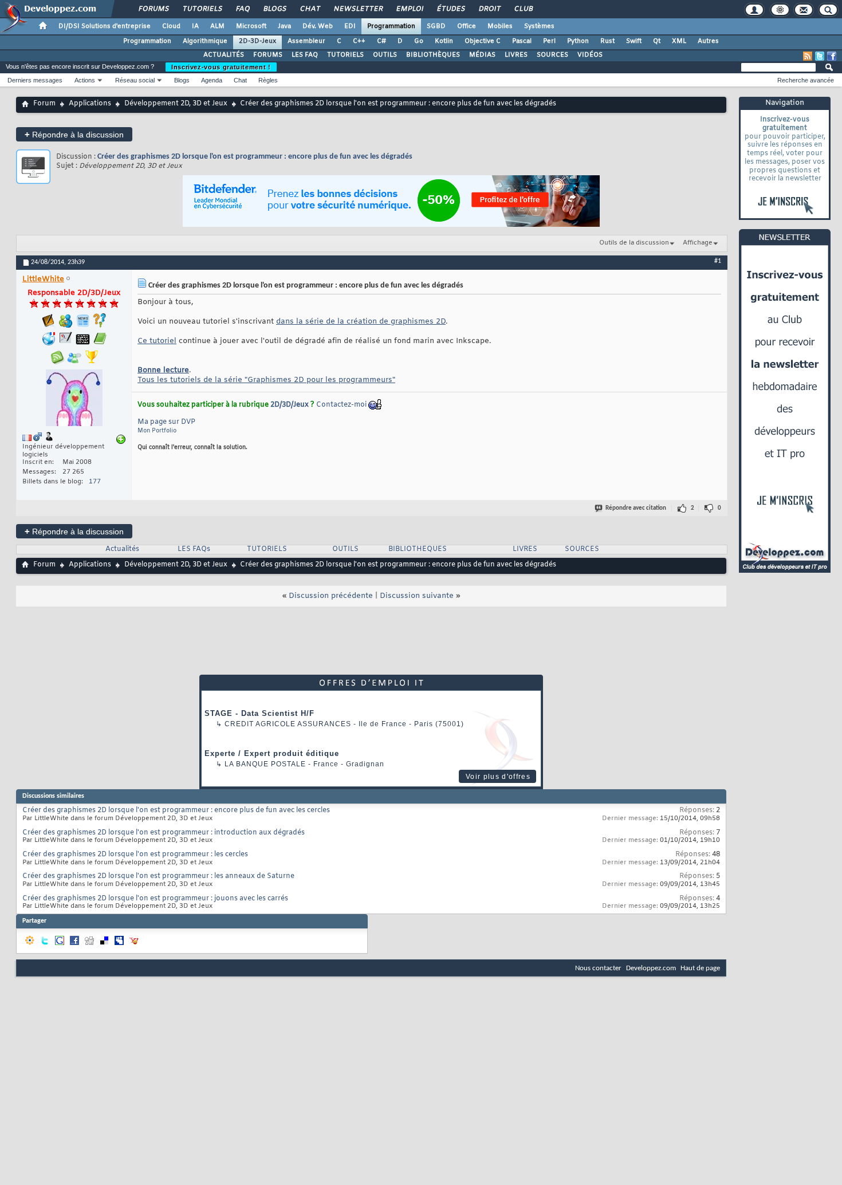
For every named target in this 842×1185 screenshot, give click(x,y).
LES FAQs (194, 549)
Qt (656, 41)
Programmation (391, 26)
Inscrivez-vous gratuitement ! (221, 67)
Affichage (698, 243)
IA (195, 26)
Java (284, 26)
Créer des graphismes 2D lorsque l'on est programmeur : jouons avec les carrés (155, 898)
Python (578, 41)
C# (381, 41)
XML (679, 41)
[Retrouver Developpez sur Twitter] (819, 56)
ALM (217, 26)
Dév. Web (317, 26)
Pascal (522, 41)
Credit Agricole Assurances (288, 724)
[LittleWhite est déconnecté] (73, 399)
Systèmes (539, 26)
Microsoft (251, 26)
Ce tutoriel (156, 341)
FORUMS (267, 55)
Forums (153, 9)
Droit (489, 9)
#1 (717, 261)
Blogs (274, 9)
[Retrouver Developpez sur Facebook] (831, 56)
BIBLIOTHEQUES (417, 549)
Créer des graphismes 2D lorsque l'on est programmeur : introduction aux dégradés (163, 832)
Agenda (211, 80)
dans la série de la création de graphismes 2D (361, 321)
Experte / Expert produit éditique (271, 753)
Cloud (171, 26)
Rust (607, 41)
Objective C (483, 41)
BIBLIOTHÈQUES (433, 55)
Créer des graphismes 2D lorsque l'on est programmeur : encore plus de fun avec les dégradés (254, 156)
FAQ (242, 9)
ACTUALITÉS (223, 55)
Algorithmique (205, 41)
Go (418, 41)
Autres (708, 41)
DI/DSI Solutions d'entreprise (104, 26)
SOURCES (552, 55)
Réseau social (135, 80)
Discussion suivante (417, 596)
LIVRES (516, 55)
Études (450, 9)
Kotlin (444, 41)
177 (95, 482)
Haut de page (700, 968)
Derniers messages (34, 80)
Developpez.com (651, 968)
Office (466, 26)
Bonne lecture (163, 370)
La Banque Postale (265, 764)
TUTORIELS (345, 55)
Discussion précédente (331, 596)
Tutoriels (202, 9)
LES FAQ (305, 55)
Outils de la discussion (634, 243)
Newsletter (357, 9)
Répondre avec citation (635, 508)
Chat (309, 9)
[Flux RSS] (807, 56)
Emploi (409, 9)
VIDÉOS (590, 55)
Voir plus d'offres (498, 777)
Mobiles (500, 26)
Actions (84, 80)
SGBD (436, 26)
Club (523, 9)
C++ (359, 41)
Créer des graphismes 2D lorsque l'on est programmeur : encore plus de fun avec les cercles (176, 810)
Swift (634, 41)
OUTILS (385, 55)
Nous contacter (598, 968)
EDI (350, 26)
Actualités (122, 549)
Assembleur (306, 41)
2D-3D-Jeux (257, 41)
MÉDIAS (482, 55)
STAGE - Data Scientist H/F (259, 713)
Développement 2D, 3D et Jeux (175, 103)
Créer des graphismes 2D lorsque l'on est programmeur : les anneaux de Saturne (158, 876)
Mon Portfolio (156, 431)
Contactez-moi (341, 405)
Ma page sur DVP (166, 422)
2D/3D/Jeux (289, 405)
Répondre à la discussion (74, 134)
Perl (549, 41)
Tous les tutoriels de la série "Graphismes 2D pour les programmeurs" (266, 380)
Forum (44, 103)
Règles (268, 80)
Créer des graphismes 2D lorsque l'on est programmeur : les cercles (135, 854)
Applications (90, 103)
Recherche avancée (805, 80)
